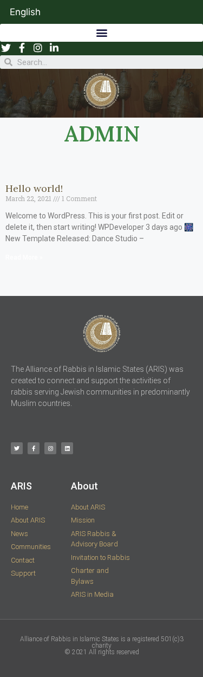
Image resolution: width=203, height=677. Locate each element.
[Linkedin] (67, 448)
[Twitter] (17, 448)
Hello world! (34, 188)
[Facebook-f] (34, 448)
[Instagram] (50, 448)
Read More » (24, 257)
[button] (101, 33)
